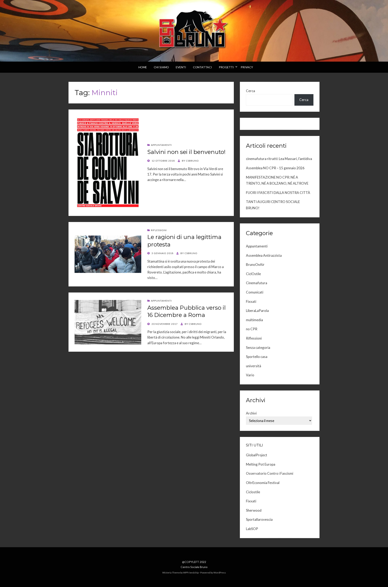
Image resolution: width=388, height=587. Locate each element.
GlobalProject (256, 455)
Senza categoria (258, 347)
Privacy (247, 67)
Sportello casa (256, 357)
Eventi (181, 67)
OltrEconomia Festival (262, 483)
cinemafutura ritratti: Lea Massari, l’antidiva (279, 159)
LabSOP (252, 529)
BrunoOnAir (255, 264)
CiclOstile (253, 274)
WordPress (219, 572)
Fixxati (251, 301)
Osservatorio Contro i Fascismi (269, 473)
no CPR (251, 329)
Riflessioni (159, 230)
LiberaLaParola (257, 310)
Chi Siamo (161, 67)
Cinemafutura (256, 283)
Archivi (251, 413)
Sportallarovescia (259, 519)
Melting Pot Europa (260, 464)
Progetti (226, 67)
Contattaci (202, 67)
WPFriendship (191, 572)
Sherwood (253, 510)
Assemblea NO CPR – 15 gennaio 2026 (275, 168)
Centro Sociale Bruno (194, 567)
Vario (250, 375)
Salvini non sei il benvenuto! (186, 151)
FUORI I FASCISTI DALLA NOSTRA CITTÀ (278, 192)
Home (142, 67)
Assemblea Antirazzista (264, 255)
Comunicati (254, 292)
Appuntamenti (161, 144)
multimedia (254, 320)
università (253, 366)
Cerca (250, 91)
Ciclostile (253, 492)
